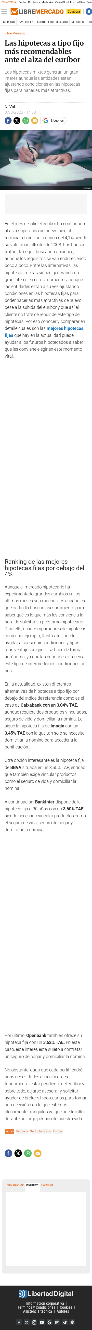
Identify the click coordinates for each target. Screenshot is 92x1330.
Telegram (65, 1322)
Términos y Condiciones (36, 1307)
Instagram (34, 1322)
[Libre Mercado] (37, 12)
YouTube (42, 1322)
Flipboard (57, 1322)
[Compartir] (8, 120)
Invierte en (26, 22)
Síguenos (57, 120)
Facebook (19, 1322)
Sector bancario (40, 1131)
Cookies (66, 1307)
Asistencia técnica (37, 1311)
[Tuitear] (16, 120)
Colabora (74, 11)
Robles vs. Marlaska (40, 2)
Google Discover (50, 1322)
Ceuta (22, 2)
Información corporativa (45, 1303)
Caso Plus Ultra (64, 2)
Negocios (77, 22)
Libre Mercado (15, 33)
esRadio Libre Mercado (52, 22)
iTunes (72, 1322)
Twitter (27, 1322)
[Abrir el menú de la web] (5, 11)
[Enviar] (25, 120)
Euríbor (58, 1131)
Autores (63, 1311)
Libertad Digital (46, 1294)
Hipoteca (22, 1131)
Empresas (8, 22)
